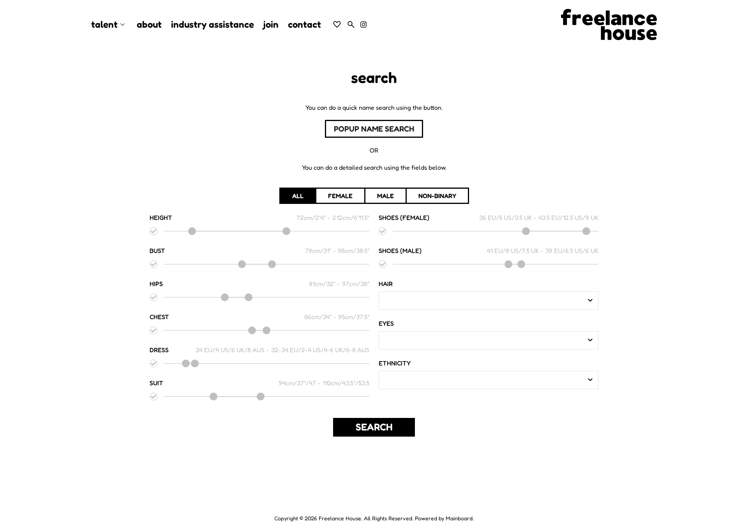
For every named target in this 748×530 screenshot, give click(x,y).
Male (385, 196)
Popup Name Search (374, 128)
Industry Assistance (212, 24)
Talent (109, 25)
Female (340, 196)
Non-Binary (437, 196)
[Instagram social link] (363, 24)
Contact (304, 24)
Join (271, 24)
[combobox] (482, 300)
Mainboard (459, 518)
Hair (386, 284)
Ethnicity (395, 363)
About (149, 24)
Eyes (386, 323)
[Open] (590, 300)
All (297, 196)
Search (374, 427)
